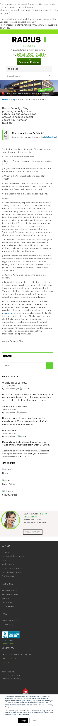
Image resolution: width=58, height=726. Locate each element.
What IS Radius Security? (14, 383)
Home (5, 99)
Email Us (5, 662)
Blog (13, 99)
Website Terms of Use (10, 621)
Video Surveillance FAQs (14, 406)
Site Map (5, 598)
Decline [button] (34, 720)
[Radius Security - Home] (29, 48)
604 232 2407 (11, 658)
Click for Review (8, 644)
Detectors (5, 560)
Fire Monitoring (8, 576)
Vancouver (10, 313)
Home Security (8, 552)
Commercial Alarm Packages (13, 556)
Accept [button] (23, 720)
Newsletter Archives (10, 594)
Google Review (8, 606)
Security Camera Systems (12, 568)
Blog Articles (7, 602)
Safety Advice (50, 137)
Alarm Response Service (11, 572)
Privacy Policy (7, 625)
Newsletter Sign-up (9, 590)
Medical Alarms (8, 564)
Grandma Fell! (9, 430)
